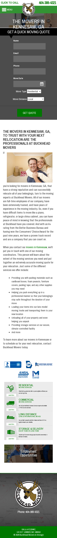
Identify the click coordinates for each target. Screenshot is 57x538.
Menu (9, 9)
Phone (16, 65)
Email (16, 53)
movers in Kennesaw (36, 247)
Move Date (18, 78)
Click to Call (10, 3)
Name (16, 40)
